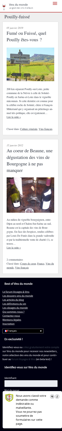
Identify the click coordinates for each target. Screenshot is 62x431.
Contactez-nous (11, 316)
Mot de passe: (12, 390)
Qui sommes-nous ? (13, 312)
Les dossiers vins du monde (17, 296)
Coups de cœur (28, 263)
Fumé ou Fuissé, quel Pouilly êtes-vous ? (26, 36)
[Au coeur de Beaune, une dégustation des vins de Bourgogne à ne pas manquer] (30, 215)
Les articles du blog (13, 300)
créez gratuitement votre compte (41, 347)
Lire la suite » (14, 117)
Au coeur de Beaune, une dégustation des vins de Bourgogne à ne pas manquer (30, 160)
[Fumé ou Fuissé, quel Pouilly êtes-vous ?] (30, 85)
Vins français (45, 129)
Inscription (8, 324)
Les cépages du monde (15, 308)
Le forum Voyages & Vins (15, 292)
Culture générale (28, 129)
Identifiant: (10, 378)
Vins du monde (18, 4)
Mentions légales (11, 320)
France (40, 263)
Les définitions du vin (14, 304)
